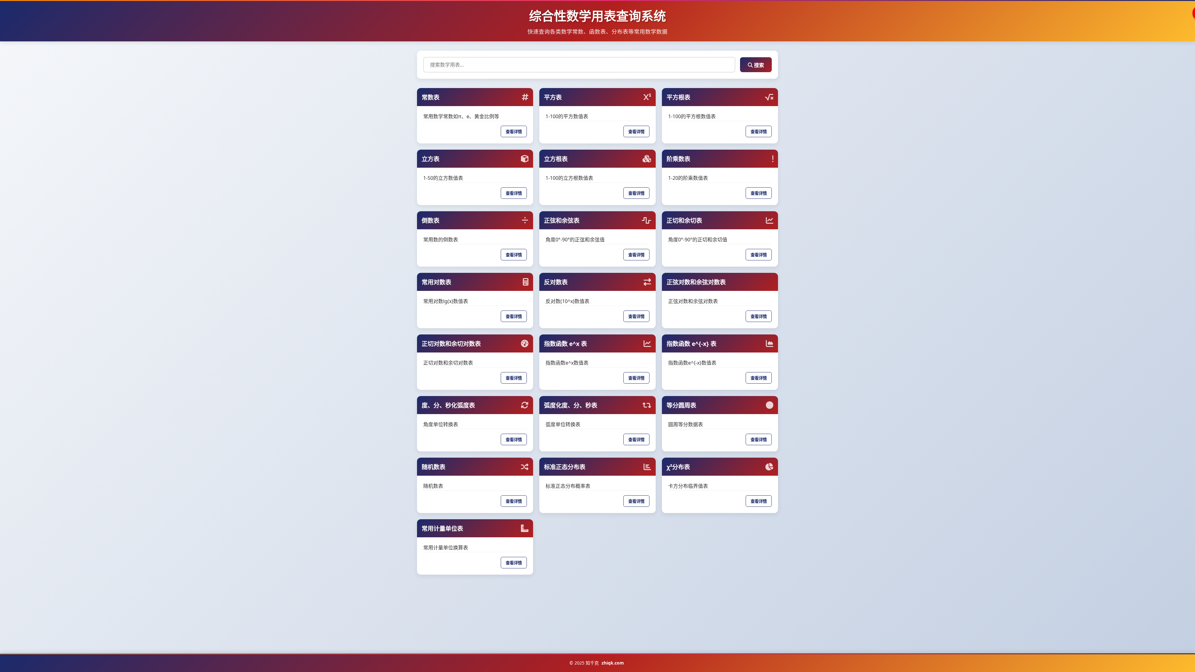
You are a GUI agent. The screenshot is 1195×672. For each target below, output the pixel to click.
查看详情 (514, 131)
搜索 (758, 65)
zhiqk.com (613, 663)
